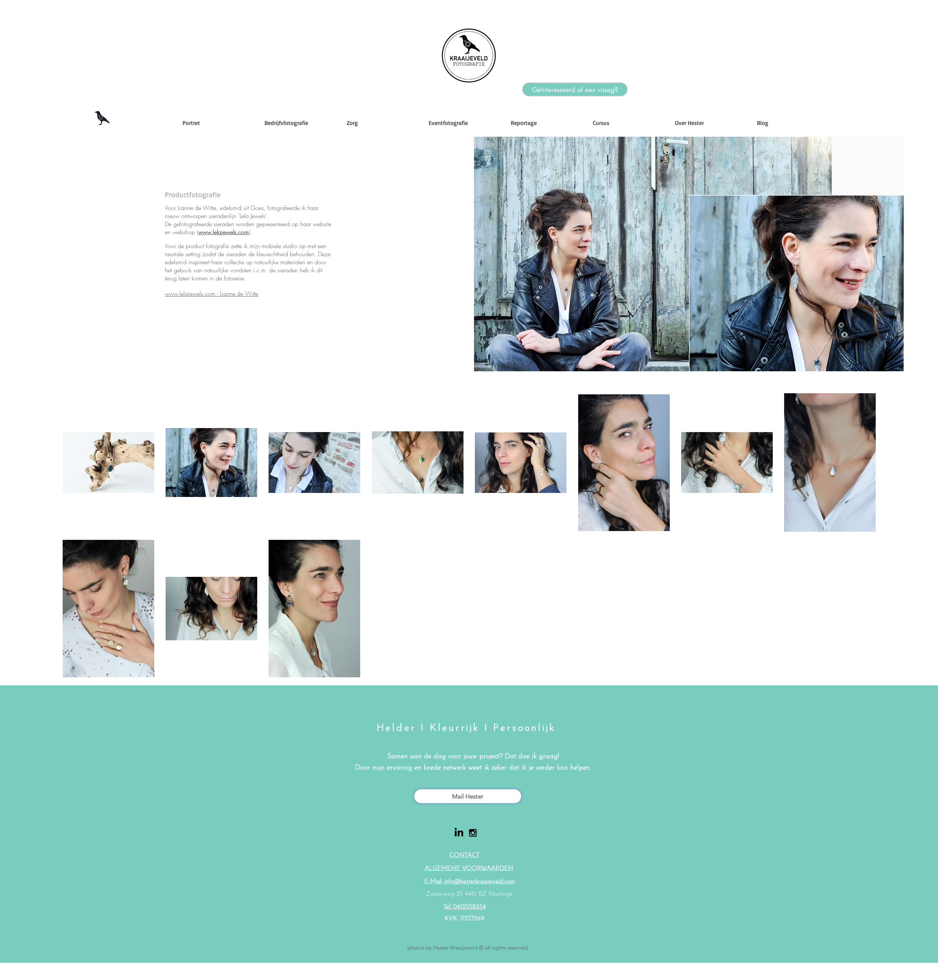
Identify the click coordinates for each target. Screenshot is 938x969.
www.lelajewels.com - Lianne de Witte (211, 294)
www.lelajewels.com (223, 232)
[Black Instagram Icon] (473, 833)
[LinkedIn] (459, 833)
